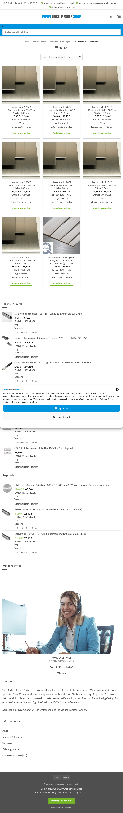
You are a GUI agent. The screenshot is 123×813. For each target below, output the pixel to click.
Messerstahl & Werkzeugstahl (60, 42)
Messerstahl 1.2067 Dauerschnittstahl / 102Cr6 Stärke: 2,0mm (61, 185)
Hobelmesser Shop (39, 42)
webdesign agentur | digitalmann (61, 807)
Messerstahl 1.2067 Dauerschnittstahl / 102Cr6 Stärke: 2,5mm (102, 185)
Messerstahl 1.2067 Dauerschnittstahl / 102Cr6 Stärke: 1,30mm (61, 110)
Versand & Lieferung (13, 736)
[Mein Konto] (111, 16)
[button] (118, 389)
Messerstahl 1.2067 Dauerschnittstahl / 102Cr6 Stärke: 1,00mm (21, 110)
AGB (5, 730)
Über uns (48, 784)
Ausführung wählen (21, 133)
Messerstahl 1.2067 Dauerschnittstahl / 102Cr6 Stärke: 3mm (21, 260)
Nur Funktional (61, 417)
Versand (23, 123)
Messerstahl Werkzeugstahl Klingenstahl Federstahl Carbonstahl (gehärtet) (61, 260)
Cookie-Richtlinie (50, 423)
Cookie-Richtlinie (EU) (14, 755)
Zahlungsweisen (11, 749)
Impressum (76, 423)
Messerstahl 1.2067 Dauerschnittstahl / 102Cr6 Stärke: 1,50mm (102, 110)
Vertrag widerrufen (61, 800)
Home (27, 42)
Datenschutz (64, 423)
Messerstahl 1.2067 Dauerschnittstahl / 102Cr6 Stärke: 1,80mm (21, 185)
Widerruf (7, 742)
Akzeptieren (61, 408)
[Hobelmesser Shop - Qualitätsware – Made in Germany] (61, 17)
